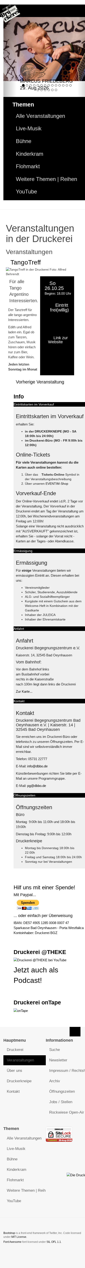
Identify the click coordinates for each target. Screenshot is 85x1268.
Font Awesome (12, 1241)
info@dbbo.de (37, 766)
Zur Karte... (24, 691)
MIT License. (19, 1236)
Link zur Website (58, 340)
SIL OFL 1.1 (53, 1241)
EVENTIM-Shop (57, 483)
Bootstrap (9, 1233)
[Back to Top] (75, 1031)
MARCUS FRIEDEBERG (46, 81)
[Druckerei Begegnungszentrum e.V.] (10, 11)
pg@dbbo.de (36, 786)
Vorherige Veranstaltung (40, 381)
